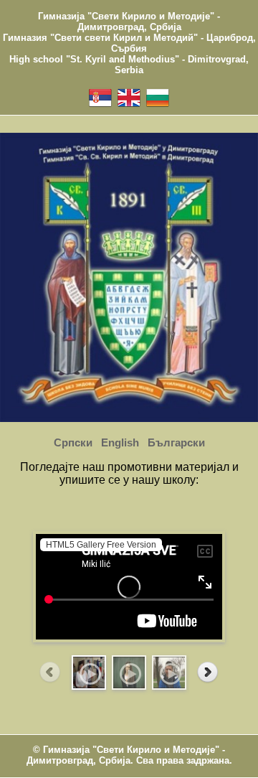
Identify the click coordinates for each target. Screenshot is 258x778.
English (120, 442)
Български (176, 442)
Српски (73, 442)
